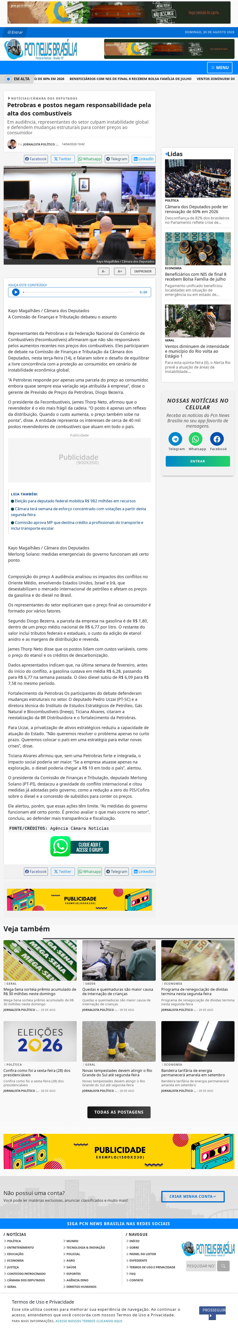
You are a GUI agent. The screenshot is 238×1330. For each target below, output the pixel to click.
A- (103, 271)
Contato (136, 1280)
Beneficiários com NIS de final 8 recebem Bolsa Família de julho (121, 79)
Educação (15, 1254)
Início (134, 1241)
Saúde (71, 1267)
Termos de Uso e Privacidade (152, 1267)
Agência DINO (77, 1280)
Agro (70, 1260)
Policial (73, 1254)
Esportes (73, 1274)
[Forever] (119, 12)
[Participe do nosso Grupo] (79, 847)
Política (14, 1241)
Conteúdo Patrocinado (26, 1274)
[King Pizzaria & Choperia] (169, 48)
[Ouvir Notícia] (16, 292)
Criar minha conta (191, 1196)
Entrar (16, 32)
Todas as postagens (119, 1112)
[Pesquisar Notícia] (223, 1266)
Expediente (138, 1260)
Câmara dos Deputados (26, 1280)
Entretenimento (20, 1247)
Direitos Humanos (81, 1287)
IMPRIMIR (143, 271)
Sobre (134, 1247)
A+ (120, 271)
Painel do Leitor (142, 1254)
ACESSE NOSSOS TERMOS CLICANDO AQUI (89, 1321)
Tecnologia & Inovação (85, 1247)
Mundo (72, 1241)
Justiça (13, 1267)
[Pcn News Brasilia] (40, 48)
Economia (15, 1260)
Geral (12, 1287)
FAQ (132, 1274)
